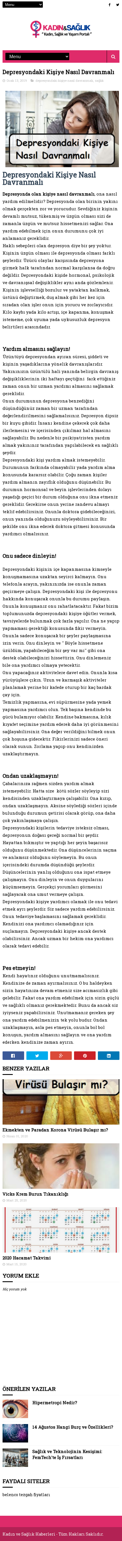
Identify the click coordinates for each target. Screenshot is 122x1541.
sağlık (99, 80)
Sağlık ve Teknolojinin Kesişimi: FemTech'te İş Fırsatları (67, 1454)
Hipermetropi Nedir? (54, 1402)
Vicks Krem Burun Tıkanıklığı (35, 1194)
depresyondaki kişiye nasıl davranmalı (64, 80)
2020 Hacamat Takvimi (27, 1258)
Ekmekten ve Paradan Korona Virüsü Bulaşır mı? (55, 1130)
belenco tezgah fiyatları (26, 1494)
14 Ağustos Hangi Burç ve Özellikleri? (72, 1427)
